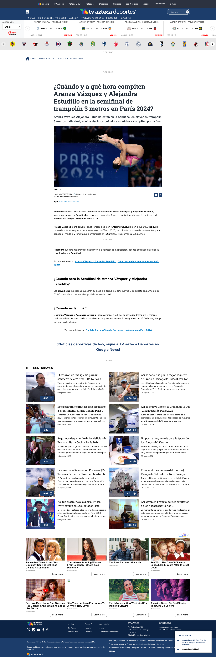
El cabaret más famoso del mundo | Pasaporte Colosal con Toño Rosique (163, 472)
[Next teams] (212, 44)
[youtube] (38, 630)
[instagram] (33, 630)
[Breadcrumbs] (29, 59)
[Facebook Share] (156, 195)
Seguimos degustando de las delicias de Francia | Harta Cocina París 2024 (81, 440)
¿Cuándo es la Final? (190, 649)
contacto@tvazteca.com (169, 627)
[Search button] (187, 12)
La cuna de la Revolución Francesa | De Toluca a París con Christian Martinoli (81, 472)
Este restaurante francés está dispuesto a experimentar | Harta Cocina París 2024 (81, 409)
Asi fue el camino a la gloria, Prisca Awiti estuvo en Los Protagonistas (79, 504)
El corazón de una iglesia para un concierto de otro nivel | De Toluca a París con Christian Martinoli (79, 377)
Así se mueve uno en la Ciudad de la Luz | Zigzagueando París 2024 (165, 408)
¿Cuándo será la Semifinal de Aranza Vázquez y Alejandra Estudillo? (194, 642)
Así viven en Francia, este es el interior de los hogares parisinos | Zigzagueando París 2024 (165, 504)
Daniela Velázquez (70, 197)
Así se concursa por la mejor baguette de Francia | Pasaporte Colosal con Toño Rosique (165, 377)
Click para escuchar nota (69, 201)
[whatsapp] (47, 630)
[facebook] (43, 630)
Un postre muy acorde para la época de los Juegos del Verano (165, 440)
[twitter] (29, 630)
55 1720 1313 (164, 630)
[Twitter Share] (160, 195)
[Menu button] (37, 12)
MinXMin (68, 35)
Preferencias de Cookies (136, 641)
